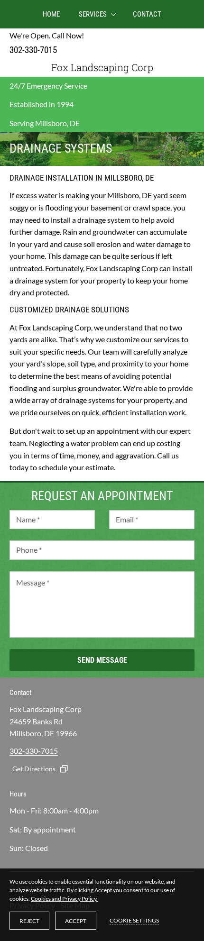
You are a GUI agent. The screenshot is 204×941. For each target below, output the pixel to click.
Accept (75, 920)
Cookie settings (134, 920)
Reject (29, 920)
